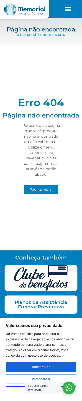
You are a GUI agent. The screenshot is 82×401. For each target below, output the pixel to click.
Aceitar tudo (41, 367)
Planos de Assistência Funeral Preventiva (41, 305)
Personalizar (41, 379)
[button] (68, 9)
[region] (41, 359)
